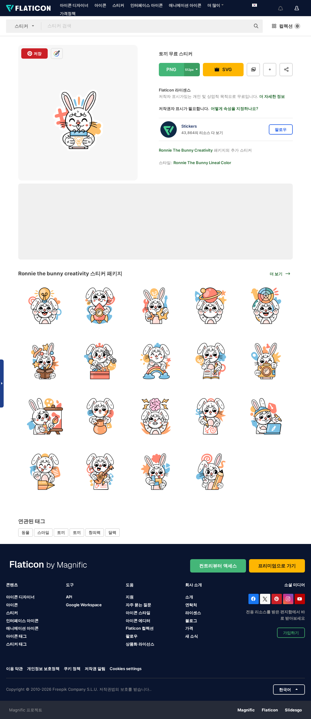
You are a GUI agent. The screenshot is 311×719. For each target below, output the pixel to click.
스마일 (43, 532)
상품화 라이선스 (140, 644)
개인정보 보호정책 (43, 668)
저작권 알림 (95, 668)
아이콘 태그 (16, 636)
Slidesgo (293, 709)
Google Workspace (84, 604)
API (69, 596)
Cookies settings (126, 668)
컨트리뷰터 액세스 (218, 566)
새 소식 (191, 636)
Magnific (246, 709)
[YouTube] (300, 599)
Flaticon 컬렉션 (140, 628)
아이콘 (100, 5)
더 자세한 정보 (272, 96)
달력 (112, 532)
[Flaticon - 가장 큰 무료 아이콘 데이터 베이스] (28, 8)
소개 (189, 596)
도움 (130, 584)
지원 (130, 596)
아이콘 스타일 (138, 612)
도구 (70, 584)
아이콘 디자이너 (74, 5)
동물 (25, 532)
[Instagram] (288, 599)
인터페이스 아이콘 (146, 5)
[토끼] (45, 305)
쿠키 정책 (72, 668)
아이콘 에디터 (138, 620)
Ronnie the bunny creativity (186, 150)
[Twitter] (265, 599)
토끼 (61, 532)
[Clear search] (242, 26)
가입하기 (291, 632)
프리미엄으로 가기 (277, 566)
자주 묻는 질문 (138, 604)
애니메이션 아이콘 (185, 5)
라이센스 (193, 612)
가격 (189, 628)
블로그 (191, 620)
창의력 (95, 532)
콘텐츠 (12, 584)
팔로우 (132, 636)
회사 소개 (193, 584)
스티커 (118, 5)
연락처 (191, 604)
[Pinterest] (277, 599)
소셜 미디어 (294, 584)
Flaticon (270, 709)
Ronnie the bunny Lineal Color (202, 162)
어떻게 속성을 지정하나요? (234, 108)
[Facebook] (253, 599)
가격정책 (68, 13)
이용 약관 (14, 668)
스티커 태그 (16, 644)
